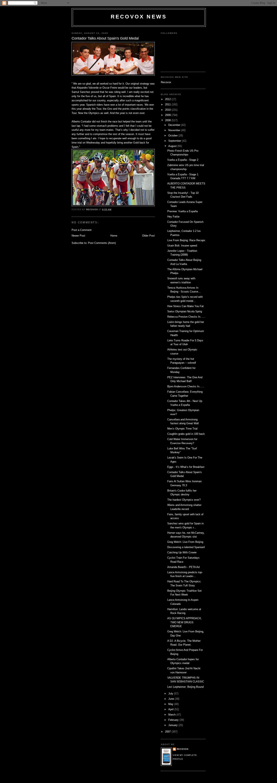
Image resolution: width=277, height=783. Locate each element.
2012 (168, 99)
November (174, 130)
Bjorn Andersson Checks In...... (185, 386)
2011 (168, 104)
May (171, 704)
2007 (168, 731)
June (171, 698)
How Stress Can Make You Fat (185, 306)
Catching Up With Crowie (181, 552)
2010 (168, 109)
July (171, 693)
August (172, 146)
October (173, 135)
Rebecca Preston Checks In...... (186, 316)
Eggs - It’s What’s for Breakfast (185, 466)
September (175, 140)
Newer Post (78, 235)
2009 (168, 115)
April (171, 709)
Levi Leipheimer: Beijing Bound (185, 686)
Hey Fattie (173, 216)
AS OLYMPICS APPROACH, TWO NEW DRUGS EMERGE (184, 622)
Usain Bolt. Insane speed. (182, 245)
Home (113, 235)
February (173, 719)
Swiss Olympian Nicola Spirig (184, 311)
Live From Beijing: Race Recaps (186, 240)
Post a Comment (81, 229)
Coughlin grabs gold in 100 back (186, 433)
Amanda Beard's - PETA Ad (183, 567)
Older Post (148, 235)
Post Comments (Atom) (102, 242)
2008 (168, 120)
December (174, 124)
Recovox (166, 82)
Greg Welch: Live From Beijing (185, 541)
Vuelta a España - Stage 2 (182, 159)
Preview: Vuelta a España (182, 211)
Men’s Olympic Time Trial (182, 428)
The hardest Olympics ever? (184, 499)
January (173, 725)
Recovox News (139, 17)
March (172, 714)
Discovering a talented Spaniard (186, 547)
